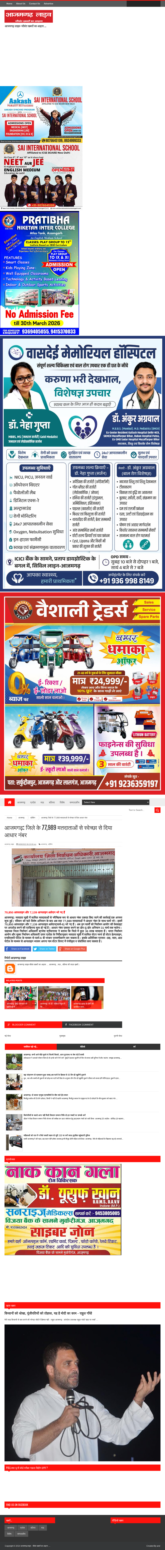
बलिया (52, 802)
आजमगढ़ (44, 844)
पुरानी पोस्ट (118, 1036)
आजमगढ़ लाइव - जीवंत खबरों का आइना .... (35, 1546)
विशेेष (9, 1534)
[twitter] (136, 4)
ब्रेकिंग (50, 844)
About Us (20, 3)
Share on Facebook (20, 949)
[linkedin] (150, 4)
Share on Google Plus (75, 949)
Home (9, 3)
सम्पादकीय (74, 802)
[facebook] (130, 4)
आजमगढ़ (21, 802)
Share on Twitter (47, 949)
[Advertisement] (78, 59)
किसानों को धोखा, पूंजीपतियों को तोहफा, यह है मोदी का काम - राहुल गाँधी (48, 1313)
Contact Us (34, 3)
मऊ (42, 802)
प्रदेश (33, 802)
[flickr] (143, 4)
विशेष (62, 802)
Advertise (48, 3)
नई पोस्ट (8, 1036)
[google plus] (157, 4)
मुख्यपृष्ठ (62, 1036)
